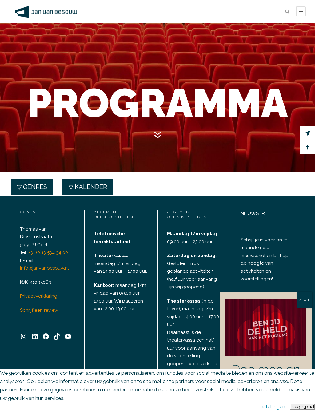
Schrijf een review (39, 310)
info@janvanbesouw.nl (44, 268)
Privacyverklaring (38, 296)
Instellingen (272, 407)
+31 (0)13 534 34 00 (48, 252)
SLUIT (304, 300)
